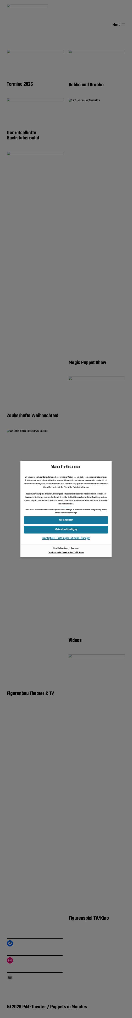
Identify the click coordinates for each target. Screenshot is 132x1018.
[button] (66, 520)
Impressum (75, 548)
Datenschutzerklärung (65, 503)
